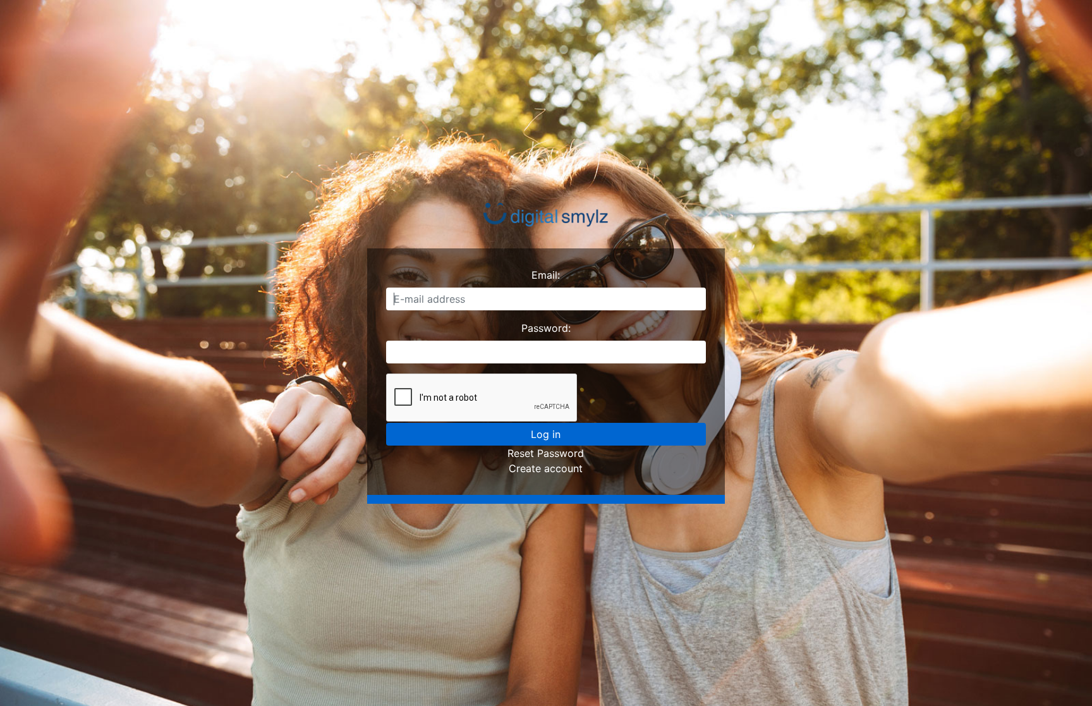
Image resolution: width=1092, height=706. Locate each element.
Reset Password (545, 453)
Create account (546, 468)
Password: (546, 328)
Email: (545, 275)
